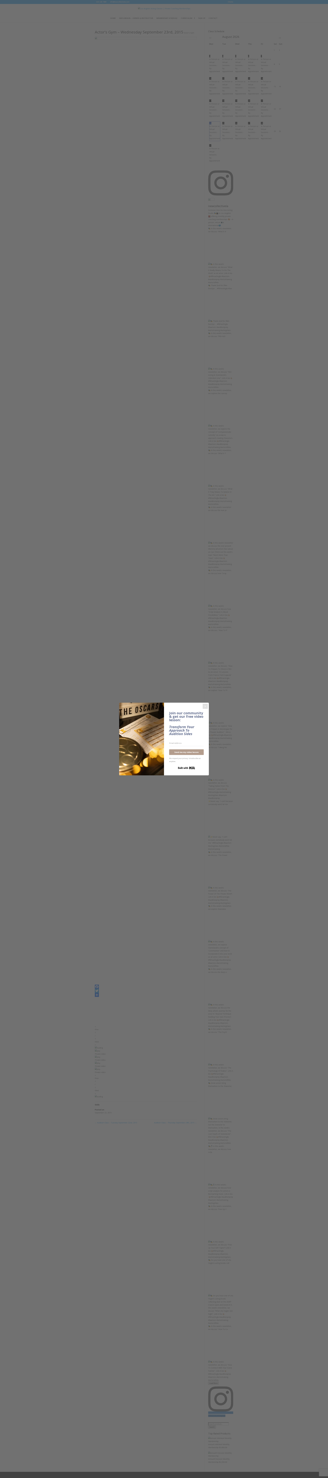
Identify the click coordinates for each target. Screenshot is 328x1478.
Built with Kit (186, 768)
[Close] (205, 706)
